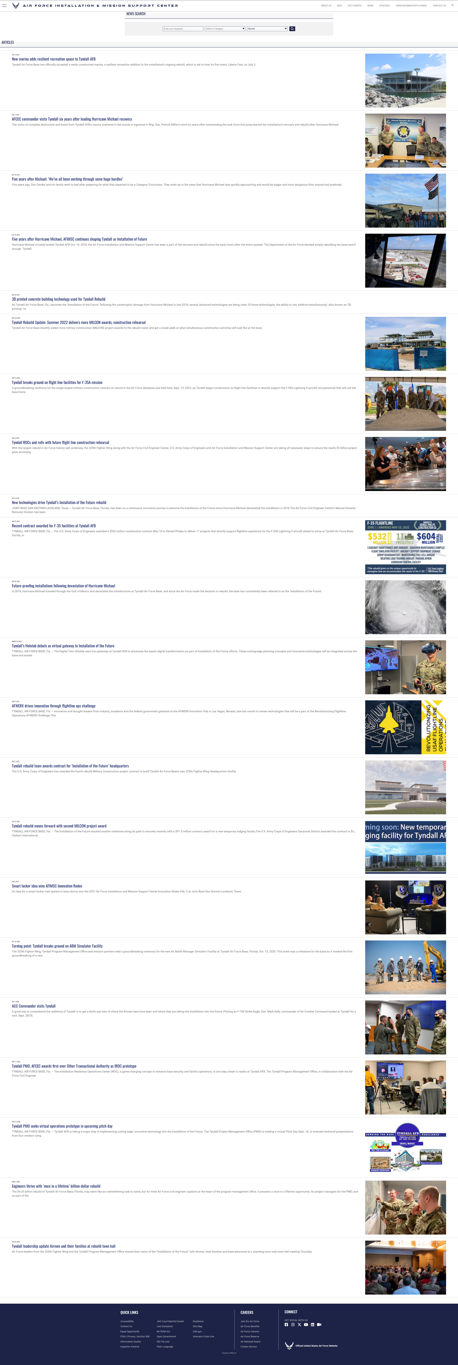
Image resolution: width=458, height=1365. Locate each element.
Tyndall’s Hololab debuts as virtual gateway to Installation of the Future (63, 645)
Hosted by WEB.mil (229, 1353)
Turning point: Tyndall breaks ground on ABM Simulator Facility (57, 946)
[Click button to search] (292, 28)
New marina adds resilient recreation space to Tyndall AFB (54, 59)
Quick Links (129, 1312)
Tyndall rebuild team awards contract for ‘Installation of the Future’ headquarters (70, 765)
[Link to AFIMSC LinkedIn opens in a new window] (312, 1324)
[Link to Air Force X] (299, 1324)
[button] (4, 5)
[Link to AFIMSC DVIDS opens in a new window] (319, 1324)
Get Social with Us (296, 1320)
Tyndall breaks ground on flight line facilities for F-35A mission (57, 382)
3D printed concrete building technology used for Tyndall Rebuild (58, 299)
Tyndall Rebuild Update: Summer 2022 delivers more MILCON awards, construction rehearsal (79, 322)
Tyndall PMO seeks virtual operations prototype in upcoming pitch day (62, 1126)
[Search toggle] (452, 5)
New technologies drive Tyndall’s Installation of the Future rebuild (59, 502)
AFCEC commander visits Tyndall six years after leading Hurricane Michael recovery (72, 119)
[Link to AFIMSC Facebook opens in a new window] (286, 1324)
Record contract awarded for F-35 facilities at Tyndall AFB (54, 525)
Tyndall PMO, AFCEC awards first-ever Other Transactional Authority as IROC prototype (74, 1066)
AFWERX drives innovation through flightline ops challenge (54, 705)
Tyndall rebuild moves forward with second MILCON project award (59, 826)
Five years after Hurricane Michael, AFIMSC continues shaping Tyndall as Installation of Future (79, 239)
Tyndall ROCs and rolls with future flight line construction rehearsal (60, 442)
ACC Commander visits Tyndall (34, 1006)
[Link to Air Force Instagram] (293, 1324)
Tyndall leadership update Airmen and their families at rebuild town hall (63, 1246)
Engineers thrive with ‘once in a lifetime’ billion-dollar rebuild (56, 1186)
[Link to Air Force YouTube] (306, 1324)
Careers (247, 1312)
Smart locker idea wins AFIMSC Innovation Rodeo (47, 886)
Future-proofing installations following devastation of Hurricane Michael (63, 585)
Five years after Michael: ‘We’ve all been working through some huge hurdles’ (67, 179)
